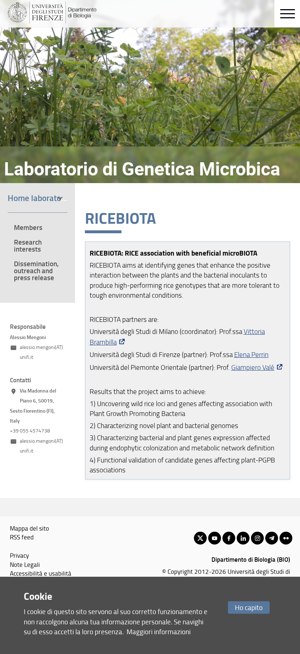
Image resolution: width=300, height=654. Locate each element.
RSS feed (22, 536)
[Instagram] (257, 538)
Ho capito (249, 607)
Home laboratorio (39, 198)
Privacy (19, 555)
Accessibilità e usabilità (40, 573)
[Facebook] (228, 538)
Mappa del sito (29, 528)
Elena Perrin (251, 354)
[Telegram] (271, 538)
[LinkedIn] (243, 538)
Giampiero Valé (252, 367)
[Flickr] (286, 538)
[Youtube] (214, 538)
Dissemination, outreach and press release (36, 270)
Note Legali (25, 564)
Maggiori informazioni (159, 631)
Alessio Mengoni (28, 337)
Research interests (28, 245)
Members (28, 227)
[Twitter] (200, 538)
